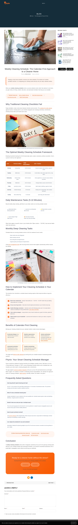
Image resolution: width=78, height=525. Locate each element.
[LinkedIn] (32, 477)
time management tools (14, 244)
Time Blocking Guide (11, 97)
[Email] (28, 477)
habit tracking (23, 373)
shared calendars (12, 415)
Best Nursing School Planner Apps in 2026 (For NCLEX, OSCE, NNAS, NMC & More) (68, 35)
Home (32, 15)
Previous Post (10, 482)
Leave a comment (35, 74)
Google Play (25, 464)
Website (41, 508)
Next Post (50, 482)
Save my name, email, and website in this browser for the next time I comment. (21, 513)
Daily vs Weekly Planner (24, 95)
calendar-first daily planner (46, 108)
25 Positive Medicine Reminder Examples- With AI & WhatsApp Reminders (68, 54)
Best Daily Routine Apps (37, 95)
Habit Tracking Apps (24, 97)
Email (23, 508)
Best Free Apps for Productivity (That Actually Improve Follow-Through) (67, 61)
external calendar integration (20, 370)
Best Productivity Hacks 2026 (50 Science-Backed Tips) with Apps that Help (68, 48)
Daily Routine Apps (45, 433)
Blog (43, 3)
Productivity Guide (35, 433)
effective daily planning (18, 354)
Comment (6, 493)
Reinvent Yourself (25, 435)
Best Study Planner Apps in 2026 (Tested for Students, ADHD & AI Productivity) (68, 42)
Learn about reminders (34, 309)
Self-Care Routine (34, 435)
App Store (35, 464)
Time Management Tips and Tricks (41, 15)
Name (5, 508)
